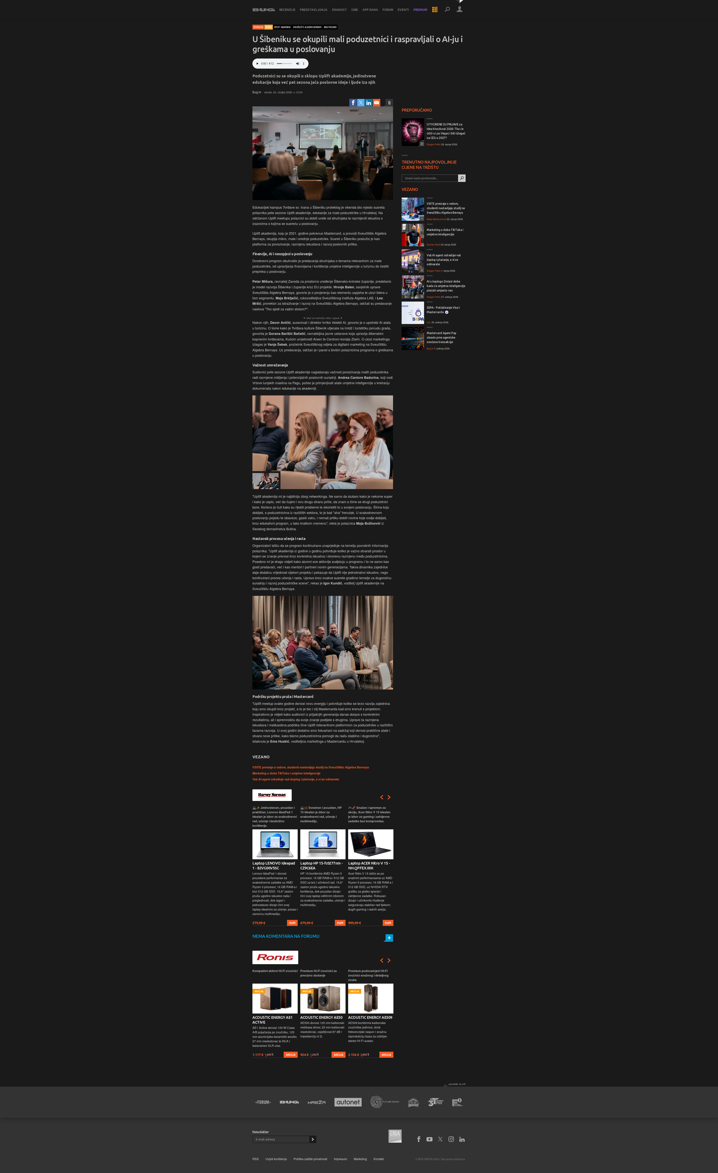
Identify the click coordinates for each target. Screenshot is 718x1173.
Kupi (292, 923)
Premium (420, 9)
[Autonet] (348, 1102)
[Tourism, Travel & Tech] (436, 1102)
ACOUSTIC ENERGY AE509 (322, 1017)
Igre (354, 9)
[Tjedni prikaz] (435, 9)
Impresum (340, 1159)
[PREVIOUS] (382, 797)
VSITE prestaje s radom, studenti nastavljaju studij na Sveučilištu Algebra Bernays (310, 767)
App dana (370, 9)
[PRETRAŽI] (462, 178)
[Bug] (289, 1102)
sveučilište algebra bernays (307, 27)
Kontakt (379, 1159)
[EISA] (395, 1137)
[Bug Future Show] (385, 1102)
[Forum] (263, 1102)
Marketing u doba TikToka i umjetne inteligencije (286, 773)
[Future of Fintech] (457, 1102)
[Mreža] (317, 1102)
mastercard (330, 27)
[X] (440, 1139)
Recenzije (287, 9)
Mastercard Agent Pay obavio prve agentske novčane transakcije (441, 337)
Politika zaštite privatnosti (310, 1159)
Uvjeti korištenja (276, 1159)
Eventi (403, 9)
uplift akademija (282, 27)
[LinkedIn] (368, 102)
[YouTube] (429, 1139)
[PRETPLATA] (312, 1139)
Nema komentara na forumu (286, 936)
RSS (255, 1159)
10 (421, 296)
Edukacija (258, 27)
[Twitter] (361, 102)
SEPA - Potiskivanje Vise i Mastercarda (443, 310)
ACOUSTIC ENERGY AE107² (370, 1017)
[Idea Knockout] (413, 1102)
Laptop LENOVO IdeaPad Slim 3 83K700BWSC (369, 865)
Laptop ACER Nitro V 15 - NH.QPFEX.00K (321, 865)
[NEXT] (389, 797)
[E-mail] (376, 102)
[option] (275, 865)
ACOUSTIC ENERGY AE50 (273, 1017)
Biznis (269, 27)
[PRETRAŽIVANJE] (447, 9)
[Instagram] (451, 1139)
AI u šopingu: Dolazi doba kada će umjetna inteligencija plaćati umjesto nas (446, 286)
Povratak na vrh (457, 1084)
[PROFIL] (460, 9)
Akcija (290, 1055)
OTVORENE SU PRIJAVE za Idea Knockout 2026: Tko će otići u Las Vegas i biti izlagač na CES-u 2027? (446, 131)
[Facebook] (353, 102)
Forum (388, 9)
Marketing (360, 1159)
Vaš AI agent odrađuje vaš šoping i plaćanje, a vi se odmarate (295, 779)
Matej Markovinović (436, 219)
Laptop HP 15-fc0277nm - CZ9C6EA (273, 865)
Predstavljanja (313, 9)
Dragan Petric (434, 144)
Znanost (339, 9)
